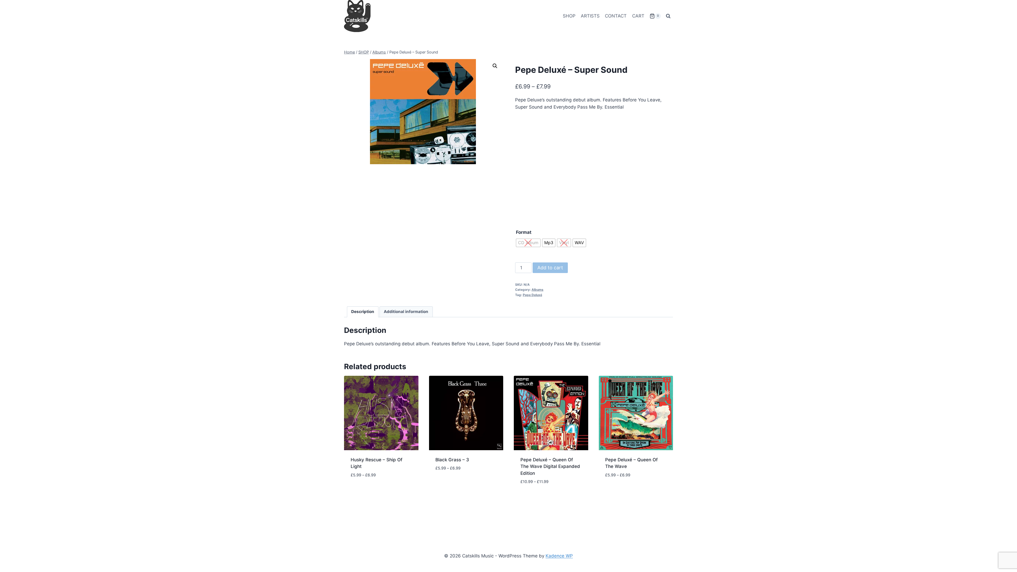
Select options (368, 491)
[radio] (528, 243)
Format (524, 232)
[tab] (363, 312)
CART (638, 16)
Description (362, 311)
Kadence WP (559, 555)
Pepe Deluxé (532, 295)
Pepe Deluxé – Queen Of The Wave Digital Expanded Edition (550, 466)
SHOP (569, 16)
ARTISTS (590, 16)
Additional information (406, 311)
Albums (537, 290)
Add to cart (550, 267)
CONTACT (616, 16)
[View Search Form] (668, 16)
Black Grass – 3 (452, 459)
